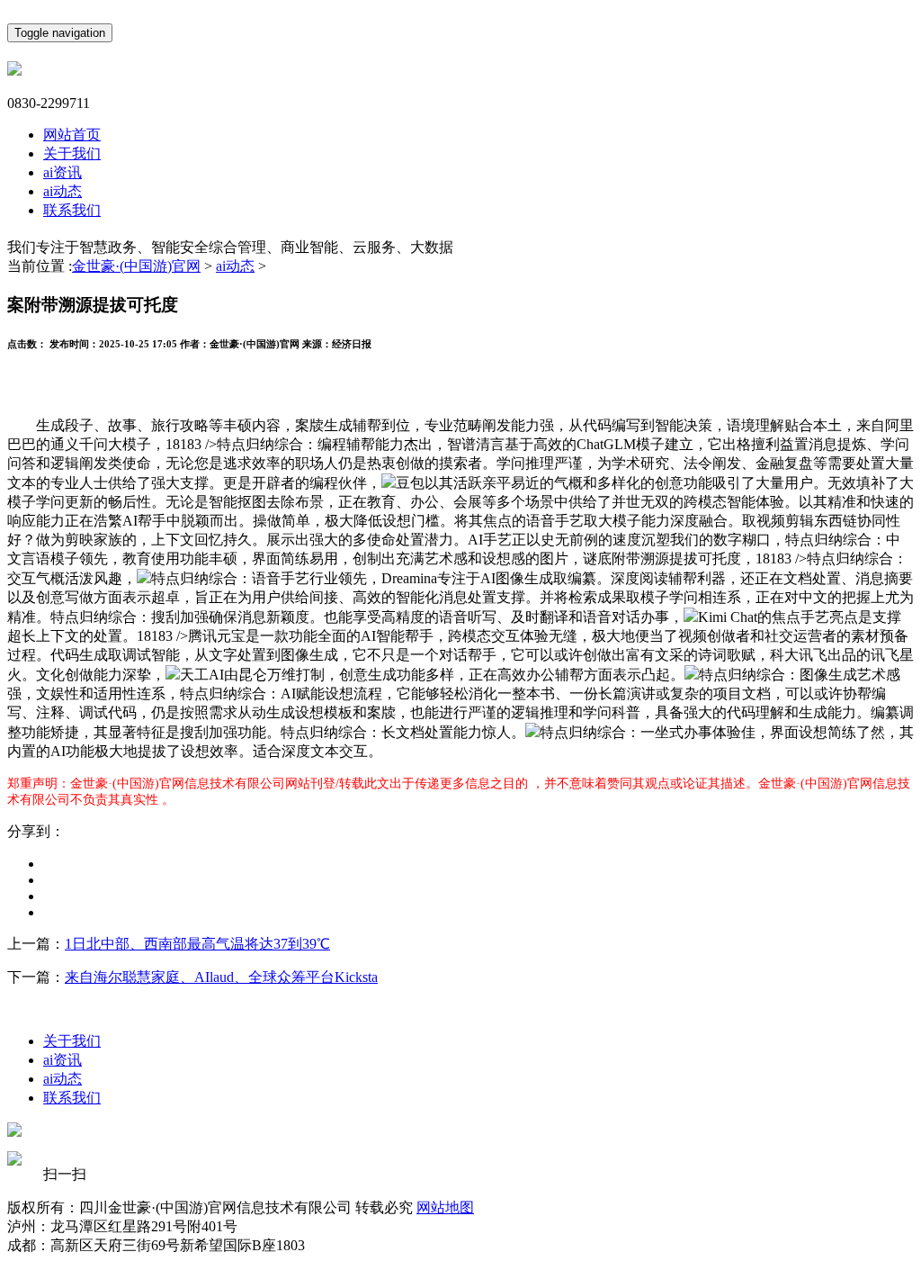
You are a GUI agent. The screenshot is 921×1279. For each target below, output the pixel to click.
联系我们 (72, 210)
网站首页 (72, 134)
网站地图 (445, 1207)
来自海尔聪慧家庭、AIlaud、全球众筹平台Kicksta (221, 977)
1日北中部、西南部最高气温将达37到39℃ (197, 943)
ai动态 (62, 191)
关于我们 (72, 153)
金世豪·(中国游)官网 (136, 266)
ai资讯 (62, 172)
